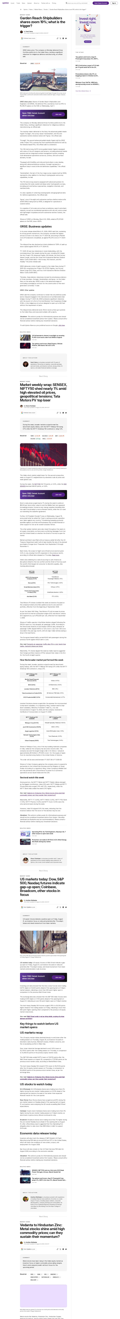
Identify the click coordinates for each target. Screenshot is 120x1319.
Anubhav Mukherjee (31, 900)
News (31, 9)
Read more (55, 555)
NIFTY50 (37, 484)
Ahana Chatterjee (30, 406)
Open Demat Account (100, 3)
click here (61, 325)
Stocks (46, 9)
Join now (58, 114)
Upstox (26, 9)
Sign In (114, 3)
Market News (38, 9)
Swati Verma (29, 31)
